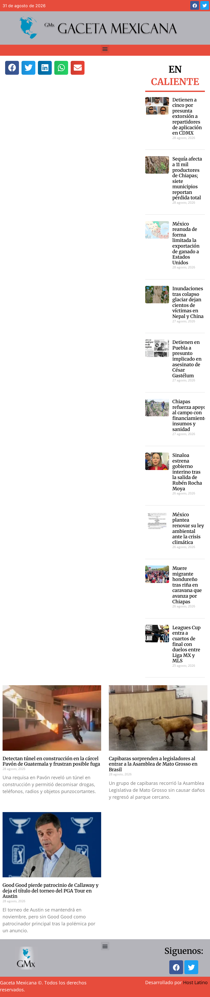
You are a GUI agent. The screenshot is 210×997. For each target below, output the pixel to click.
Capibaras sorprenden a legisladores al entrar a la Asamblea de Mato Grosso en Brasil (153, 764)
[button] (105, 49)
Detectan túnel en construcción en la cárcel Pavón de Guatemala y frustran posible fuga (51, 761)
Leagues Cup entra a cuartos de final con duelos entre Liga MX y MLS (186, 644)
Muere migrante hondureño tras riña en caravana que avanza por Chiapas (187, 585)
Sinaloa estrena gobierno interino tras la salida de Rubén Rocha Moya (187, 472)
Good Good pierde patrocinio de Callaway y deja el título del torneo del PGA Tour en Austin (51, 890)
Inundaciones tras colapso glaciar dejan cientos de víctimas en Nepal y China (188, 302)
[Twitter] (204, 5)
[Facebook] (194, 5)
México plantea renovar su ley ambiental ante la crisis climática (188, 528)
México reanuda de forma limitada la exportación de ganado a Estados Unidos (186, 243)
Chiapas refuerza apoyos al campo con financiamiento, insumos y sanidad (190, 415)
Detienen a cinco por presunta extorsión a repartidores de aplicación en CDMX (187, 116)
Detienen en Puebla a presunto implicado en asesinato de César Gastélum (187, 359)
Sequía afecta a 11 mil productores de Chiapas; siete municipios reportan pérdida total (187, 178)
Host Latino (195, 982)
